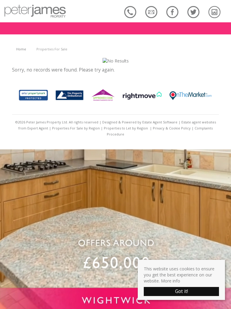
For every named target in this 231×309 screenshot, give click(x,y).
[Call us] (130, 12)
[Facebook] (172, 12)
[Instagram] (214, 12)
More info (170, 281)
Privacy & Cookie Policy (172, 128)
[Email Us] (151, 12)
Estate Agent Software (159, 122)
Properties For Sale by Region (76, 128)
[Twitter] (193, 12)
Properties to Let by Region (126, 128)
